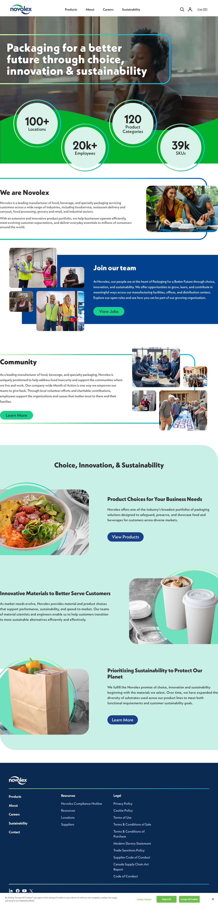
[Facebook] (17, 891)
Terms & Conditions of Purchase (129, 834)
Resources (68, 810)
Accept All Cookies (189, 899)
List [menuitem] (202, 9)
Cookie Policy (123, 810)
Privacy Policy (122, 803)
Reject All (166, 899)
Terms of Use (122, 817)
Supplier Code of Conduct (131, 857)
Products (71, 9)
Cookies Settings (144, 899)
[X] (31, 891)
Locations (68, 817)
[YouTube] (24, 891)
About (90, 9)
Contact (14, 832)
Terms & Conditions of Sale (132, 824)
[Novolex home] (18, 780)
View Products (125, 537)
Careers (108, 9)
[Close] (212, 899)
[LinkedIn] (11, 891)
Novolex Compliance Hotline (81, 803)
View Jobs (109, 311)
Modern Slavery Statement (132, 843)
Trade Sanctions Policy (129, 850)
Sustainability (131, 9)
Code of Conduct (125, 876)
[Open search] (182, 9)
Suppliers (67, 824)
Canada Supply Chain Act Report (131, 866)
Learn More (16, 415)
